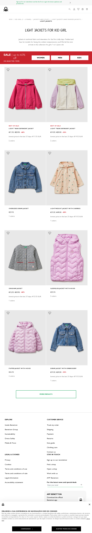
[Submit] (81, 484)
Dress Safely (10, 438)
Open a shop (52, 469)
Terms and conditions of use (16, 469)
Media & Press (10, 443)
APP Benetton (52, 478)
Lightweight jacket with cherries (65, 208)
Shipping (50, 429)
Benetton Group (11, 429)
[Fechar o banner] (89, 504)
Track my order (53, 425)
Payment (50, 434)
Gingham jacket (15, 288)
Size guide (51, 443)
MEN (60, 58)
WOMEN (41, 58)
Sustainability (10, 434)
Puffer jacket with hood (20, 368)
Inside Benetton (11, 425)
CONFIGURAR (26, 529)
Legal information (11, 478)
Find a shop (51, 464)
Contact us (51, 452)
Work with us (52, 473)
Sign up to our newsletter (57, 460)
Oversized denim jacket (19, 208)
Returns (50, 438)
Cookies (8, 464)
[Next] (70, 2)
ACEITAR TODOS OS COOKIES (66, 529)
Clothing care (52, 447)
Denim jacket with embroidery (63, 368)
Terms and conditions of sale (16, 473)
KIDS (79, 58)
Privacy (7, 460)
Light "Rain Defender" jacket (21, 128)
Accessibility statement (14, 482)
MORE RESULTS (46, 394)
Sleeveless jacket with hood (62, 288)
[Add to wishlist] (8, 70)
